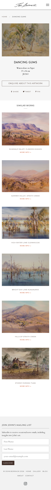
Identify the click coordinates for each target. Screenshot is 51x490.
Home (4, 17)
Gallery (37, 471)
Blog (45, 471)
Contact (29, 476)
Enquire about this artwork (26, 83)
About (20, 476)
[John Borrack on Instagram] (25, 484)
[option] (25, 39)
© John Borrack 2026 (13, 471)
